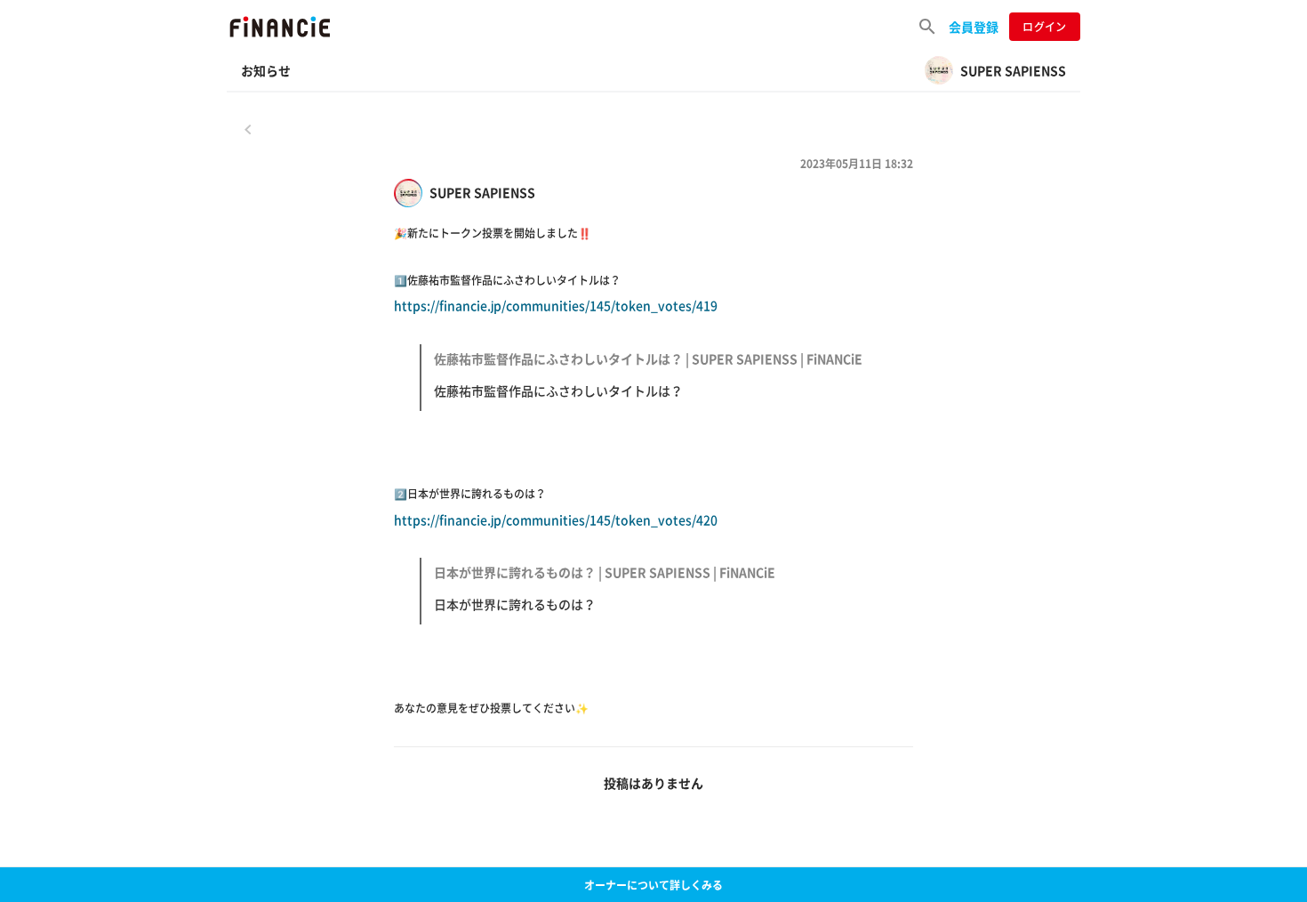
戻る (248, 129)
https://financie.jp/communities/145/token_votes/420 (584, 562)
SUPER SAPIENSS (482, 192)
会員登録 (973, 27)
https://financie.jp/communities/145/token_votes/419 (628, 347)
